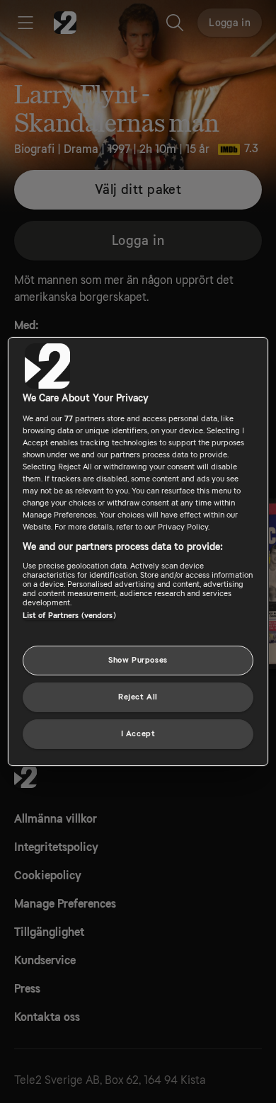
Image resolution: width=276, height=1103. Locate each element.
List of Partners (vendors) (69, 615)
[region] (138, 551)
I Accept (138, 733)
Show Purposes (137, 660)
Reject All (138, 697)
